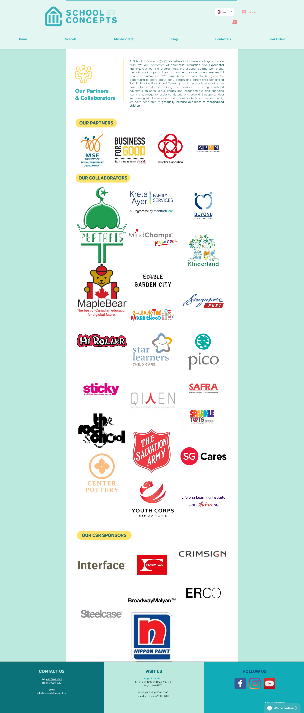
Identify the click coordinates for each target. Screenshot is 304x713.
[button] (235, 21)
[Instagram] (255, 683)
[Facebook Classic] (240, 683)
